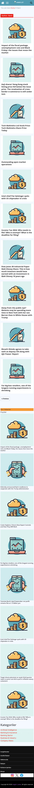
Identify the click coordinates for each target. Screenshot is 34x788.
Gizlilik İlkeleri (5, 755)
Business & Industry (8, 738)
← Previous (5, 398)
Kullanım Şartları (5, 767)
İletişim (2, 763)
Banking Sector (6, 735)
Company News (6, 741)
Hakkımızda (4, 759)
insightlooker (4, 752)
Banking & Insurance (8, 733)
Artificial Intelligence (8, 730)
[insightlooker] (19, 3)
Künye (2, 771)
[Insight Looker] (2, 3)
